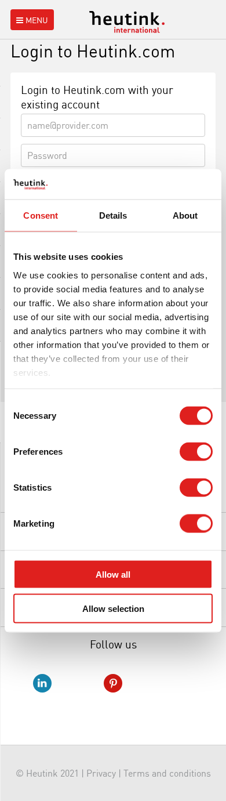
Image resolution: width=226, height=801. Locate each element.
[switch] (196, 452)
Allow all (113, 574)
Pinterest (113, 683)
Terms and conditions (167, 773)
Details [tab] (113, 215)
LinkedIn (42, 683)
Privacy (101, 773)
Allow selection (113, 608)
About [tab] (185, 215)
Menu (36, 20)
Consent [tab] (40, 215)
